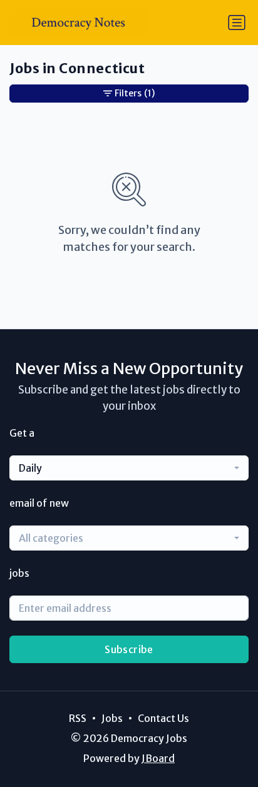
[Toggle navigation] (237, 22)
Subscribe (129, 649)
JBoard (158, 758)
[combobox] (129, 467)
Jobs (112, 718)
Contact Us (163, 718)
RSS (77, 718)
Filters (135, 93)
